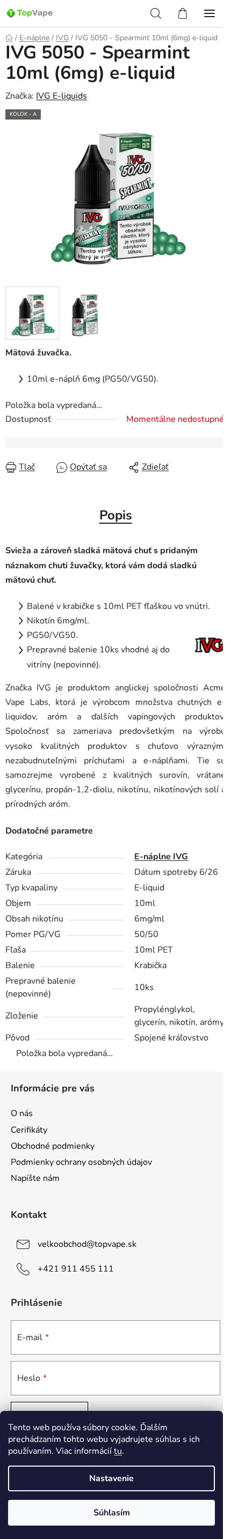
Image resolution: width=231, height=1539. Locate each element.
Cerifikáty (29, 1130)
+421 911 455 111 (76, 1269)
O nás (22, 1113)
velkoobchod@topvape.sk (87, 1244)
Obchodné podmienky (53, 1146)
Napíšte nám (35, 1178)
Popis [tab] (115, 515)
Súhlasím (111, 1513)
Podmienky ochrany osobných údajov (81, 1162)
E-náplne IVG (161, 857)
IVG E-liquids (61, 96)
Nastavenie (111, 1478)
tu (118, 1451)
